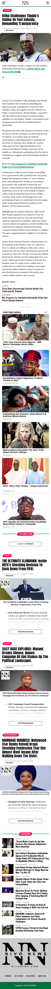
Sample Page (42, 976)
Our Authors (30, 976)
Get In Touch (18, 976)
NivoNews (9, 30)
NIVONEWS (8, 976)
